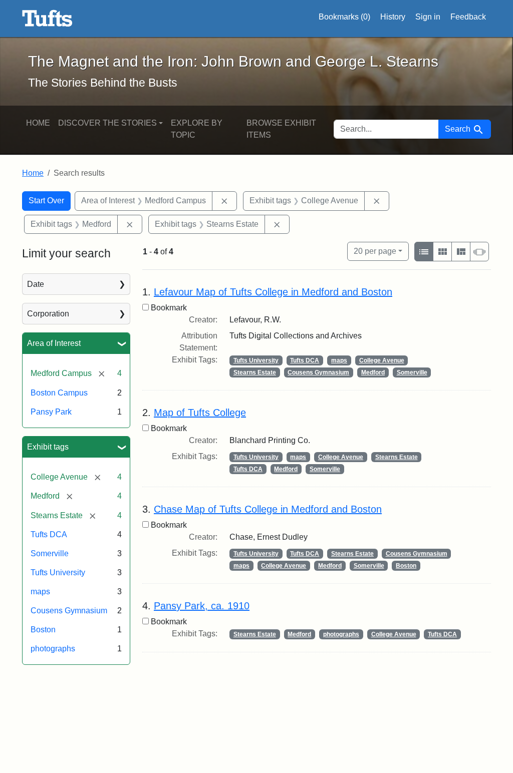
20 (375, 250)
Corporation (48, 313)
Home (38, 123)
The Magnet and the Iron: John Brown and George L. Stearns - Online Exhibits (47, 18)
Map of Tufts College (200, 412)
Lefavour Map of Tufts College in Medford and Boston (273, 291)
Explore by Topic (196, 129)
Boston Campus (59, 393)
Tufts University (58, 572)
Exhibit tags (48, 447)
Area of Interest (54, 343)
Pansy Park (51, 412)
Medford (373, 372)
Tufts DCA (49, 534)
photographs (53, 648)
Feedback (468, 17)
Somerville (50, 553)
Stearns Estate (254, 372)
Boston (43, 629)
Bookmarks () (344, 17)
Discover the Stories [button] (107, 123)
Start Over (46, 200)
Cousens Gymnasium (69, 610)
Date (35, 284)
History (392, 17)
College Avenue (381, 360)
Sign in (427, 17)
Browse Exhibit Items (281, 129)
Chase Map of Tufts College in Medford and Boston (268, 509)
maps (40, 591)
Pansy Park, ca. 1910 (201, 605)
